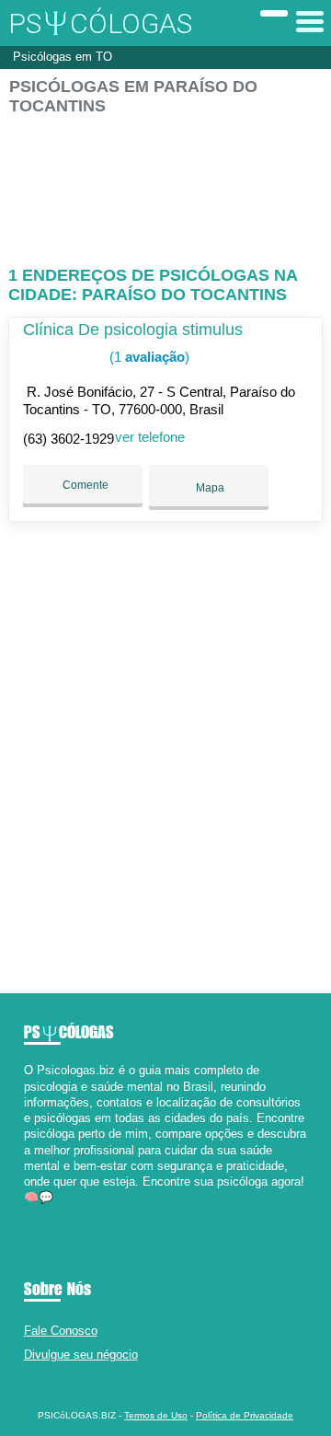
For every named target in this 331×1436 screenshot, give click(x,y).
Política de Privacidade (244, 1415)
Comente (84, 485)
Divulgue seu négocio (81, 1354)
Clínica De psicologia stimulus (133, 329)
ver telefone (150, 437)
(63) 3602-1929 (68, 438)
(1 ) (147, 357)
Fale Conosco (60, 1331)
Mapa (208, 487)
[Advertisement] (165, 183)
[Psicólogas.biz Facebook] (28, 1214)
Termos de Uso (156, 1415)
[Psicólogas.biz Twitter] (36, 1214)
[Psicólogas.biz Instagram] (44, 1214)
